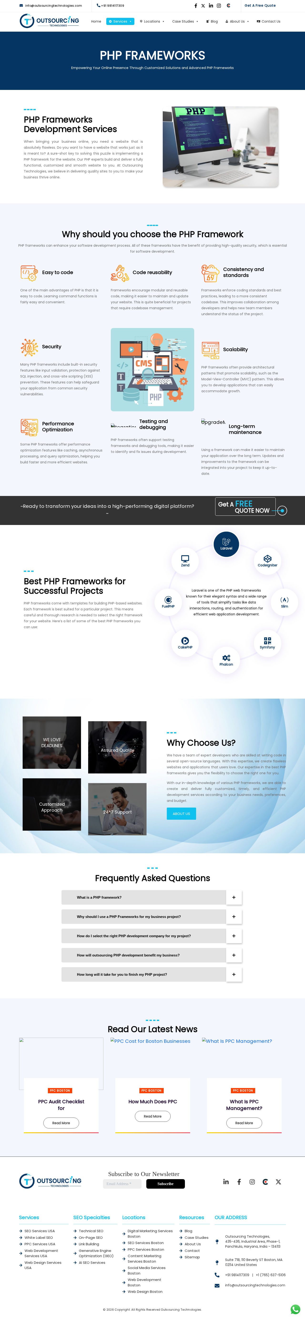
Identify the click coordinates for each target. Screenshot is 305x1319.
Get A (243, 506)
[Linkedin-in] (226, 1182)
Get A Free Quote (260, 5)
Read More (61, 1123)
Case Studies (183, 21)
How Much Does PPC (152, 1101)
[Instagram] (252, 1182)
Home (96, 21)
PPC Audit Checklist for (61, 1105)
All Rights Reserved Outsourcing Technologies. (166, 1310)
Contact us (271, 21)
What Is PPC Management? (244, 1105)
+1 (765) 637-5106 (271, 1275)
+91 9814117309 (112, 6)
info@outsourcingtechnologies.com (53, 6)
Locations (152, 21)
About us (237, 21)
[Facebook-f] (239, 1182)
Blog (214, 21)
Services (120, 21)
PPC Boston (60, 1091)
